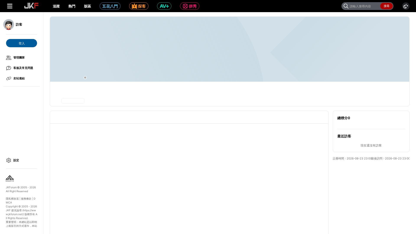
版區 (87, 6)
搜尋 (386, 6)
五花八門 (110, 6)
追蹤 (56, 6)
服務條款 (26, 198)
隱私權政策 (12, 198)
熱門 (71, 6)
